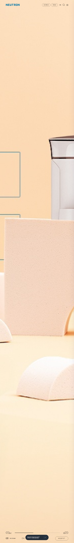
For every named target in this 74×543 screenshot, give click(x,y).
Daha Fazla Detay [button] (35, 537)
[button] (45, 537)
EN (60, 5)
